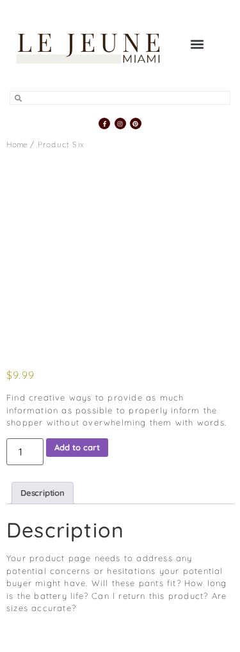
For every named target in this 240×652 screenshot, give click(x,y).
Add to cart (77, 447)
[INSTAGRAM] (120, 123)
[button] (196, 43)
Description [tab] (42, 493)
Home (17, 144)
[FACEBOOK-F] (104, 123)
